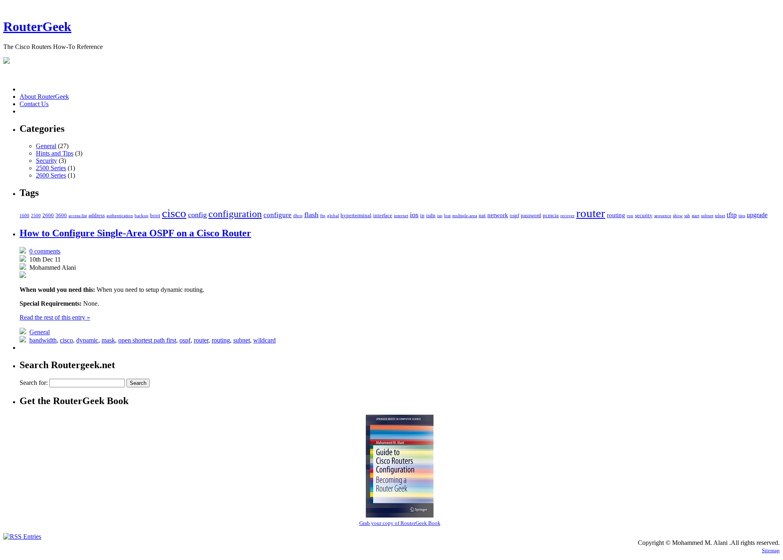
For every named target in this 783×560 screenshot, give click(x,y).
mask (108, 340)
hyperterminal (356, 215)
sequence (662, 215)
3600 (61, 215)
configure (277, 215)
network (497, 215)
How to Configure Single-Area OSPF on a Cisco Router (135, 233)
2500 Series (51, 167)
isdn (431, 215)
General (46, 145)
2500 (36, 215)
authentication (119, 215)
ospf (514, 215)
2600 (48, 215)
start (695, 215)
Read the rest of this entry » (55, 317)
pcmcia (551, 215)
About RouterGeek (44, 96)
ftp (322, 215)
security (643, 215)
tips (742, 215)
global (333, 215)
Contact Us (34, 103)
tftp (732, 215)
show (678, 215)
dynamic (87, 340)
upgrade (757, 214)
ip (422, 215)
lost (447, 215)
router (590, 213)
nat (482, 215)
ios (414, 215)
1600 (24, 215)
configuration (235, 213)
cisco (174, 213)
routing (616, 215)
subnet (707, 215)
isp (439, 215)
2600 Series (51, 175)
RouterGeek (37, 26)
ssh (687, 215)
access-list (78, 215)
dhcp (298, 215)
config (197, 215)
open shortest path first (147, 340)
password (531, 215)
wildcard (264, 340)
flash (311, 215)
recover (567, 215)
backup (141, 215)
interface (382, 215)
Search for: (34, 382)
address (96, 215)
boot (155, 215)
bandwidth (43, 340)
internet (401, 215)
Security (46, 160)
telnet (720, 215)
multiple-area (464, 215)
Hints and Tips (54, 153)
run (630, 215)
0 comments (44, 251)
